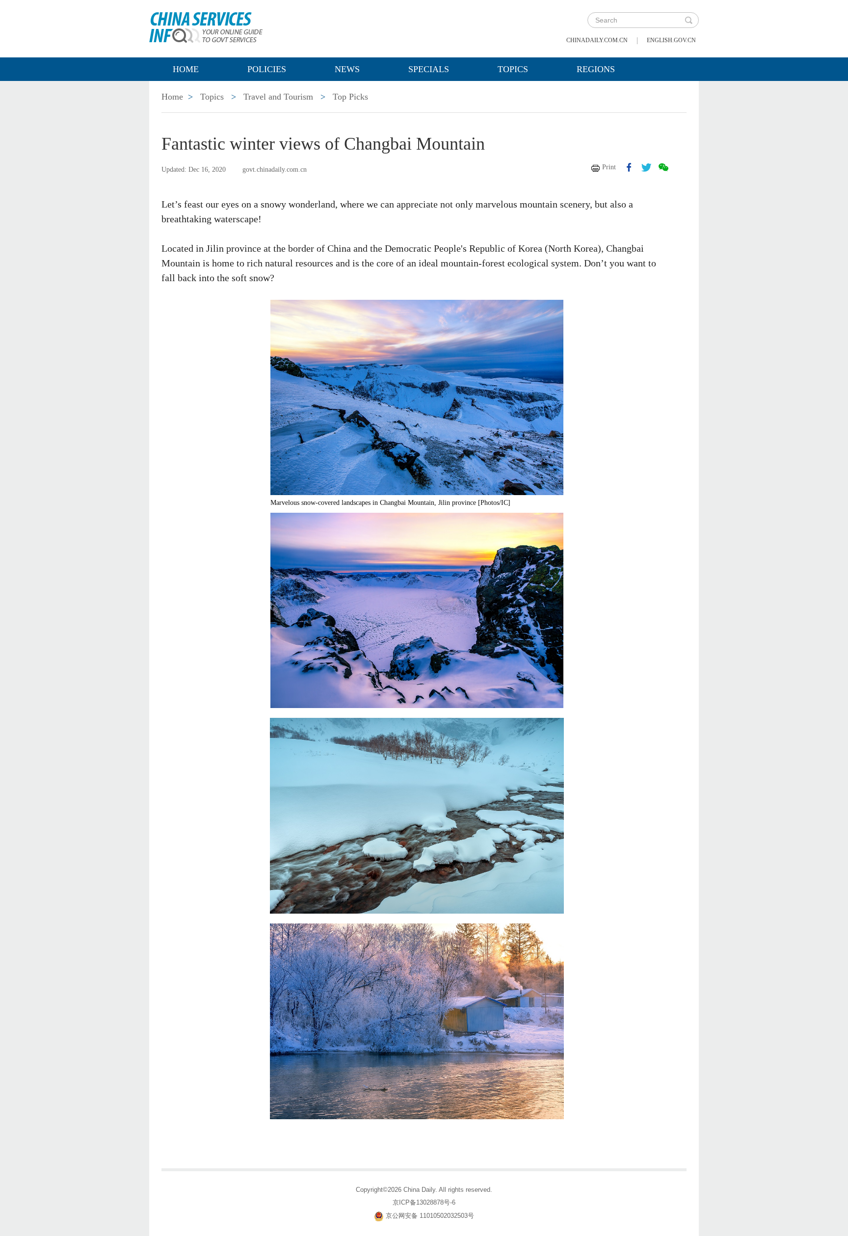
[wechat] (663, 167)
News (347, 69)
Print (609, 167)
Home (186, 69)
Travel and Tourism (278, 97)
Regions (596, 69)
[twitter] (646, 167)
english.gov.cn (671, 40)
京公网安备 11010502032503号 (430, 1215)
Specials (428, 69)
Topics (513, 69)
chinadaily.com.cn (597, 40)
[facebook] (629, 167)
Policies (266, 69)
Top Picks (350, 97)
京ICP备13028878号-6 (424, 1202)
